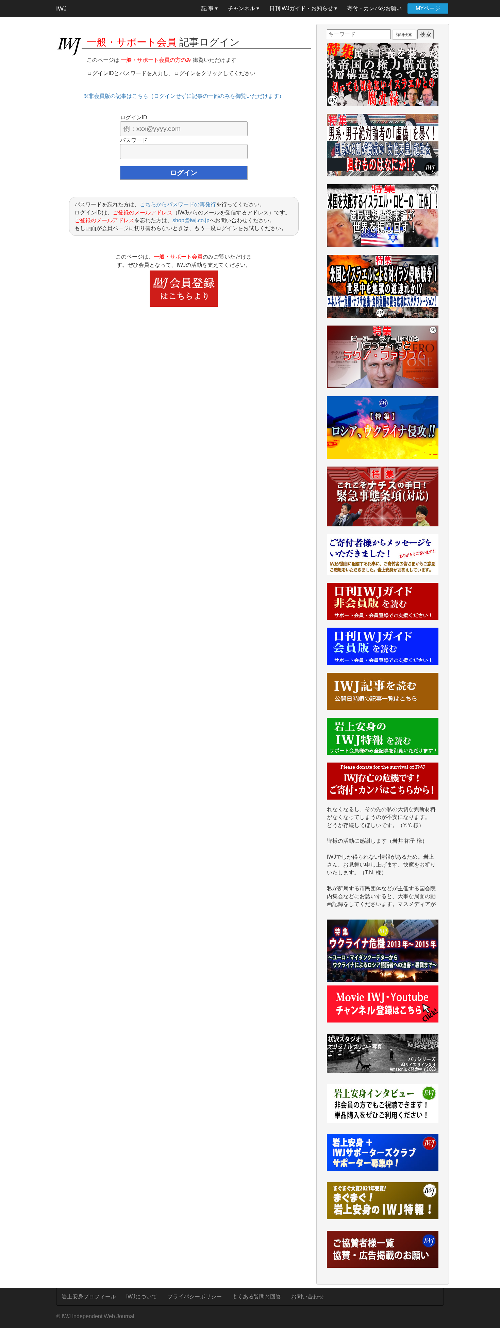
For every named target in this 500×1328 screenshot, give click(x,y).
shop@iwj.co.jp (191, 220)
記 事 (208, 8)
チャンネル (242, 8)
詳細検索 (404, 34)
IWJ (61, 8)
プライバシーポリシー (194, 1296)
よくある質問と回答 (256, 1296)
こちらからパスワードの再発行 (178, 204)
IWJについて (141, 1296)
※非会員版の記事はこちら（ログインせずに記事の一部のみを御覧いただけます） (183, 96)
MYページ (428, 8)
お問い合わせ (307, 1296)
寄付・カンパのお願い (374, 8)
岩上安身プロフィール (89, 1296)
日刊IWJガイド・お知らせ (301, 8)
